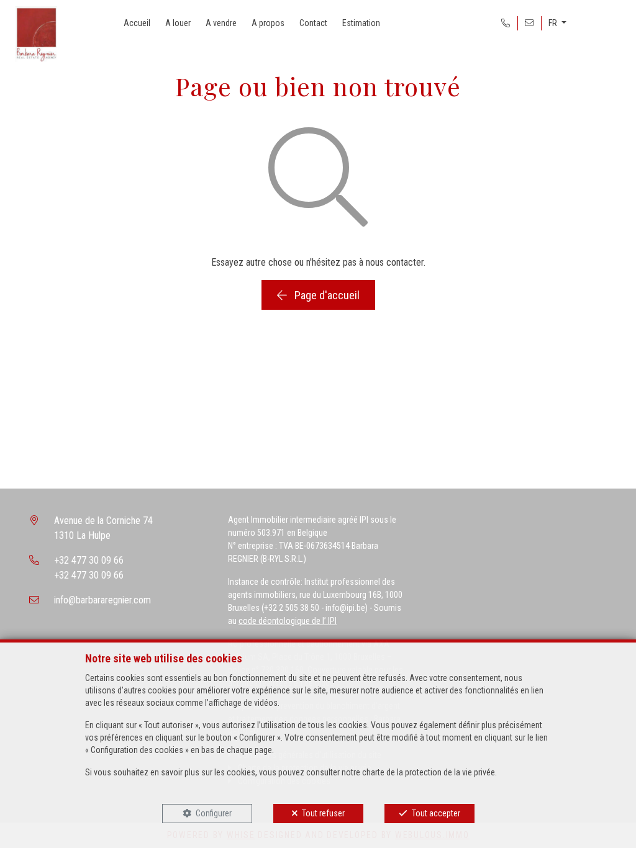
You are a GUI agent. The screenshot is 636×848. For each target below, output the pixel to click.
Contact (313, 23)
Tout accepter (436, 813)
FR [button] (553, 23)
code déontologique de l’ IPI (287, 621)
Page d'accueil (326, 295)
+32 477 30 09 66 (89, 560)
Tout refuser (323, 813)
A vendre (221, 23)
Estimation (361, 23)
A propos (268, 23)
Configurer (214, 813)
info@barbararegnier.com (102, 600)
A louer (178, 23)
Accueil (137, 23)
